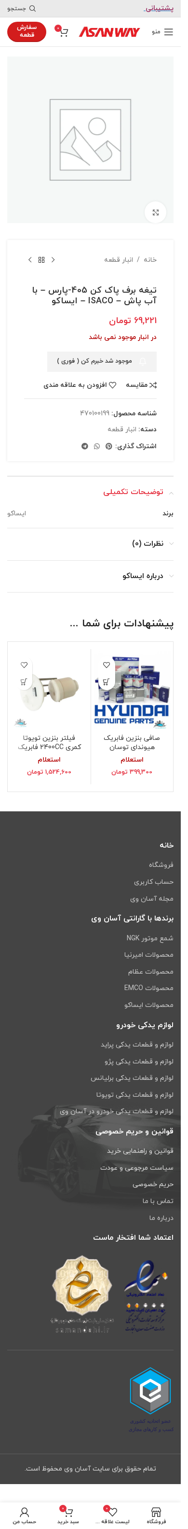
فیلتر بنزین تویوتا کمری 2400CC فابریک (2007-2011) (49, 740)
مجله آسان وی (152, 899)
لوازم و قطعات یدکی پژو (139, 1061)
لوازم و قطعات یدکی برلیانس (132, 1078)
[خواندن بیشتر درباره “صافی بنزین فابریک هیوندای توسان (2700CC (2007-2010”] (106, 674)
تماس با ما (158, 1201)
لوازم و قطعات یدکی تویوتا (135, 1095)
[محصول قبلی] (53, 253)
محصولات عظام (151, 972)
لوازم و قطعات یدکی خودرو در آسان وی (117, 1111)
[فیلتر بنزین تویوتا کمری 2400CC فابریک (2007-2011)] (49, 683)
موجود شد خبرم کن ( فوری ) (94, 354)
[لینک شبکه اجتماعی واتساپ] (97, 440)
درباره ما (161, 1218)
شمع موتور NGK (150, 938)
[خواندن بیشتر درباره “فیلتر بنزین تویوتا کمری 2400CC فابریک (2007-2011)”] (23, 674)
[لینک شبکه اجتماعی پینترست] (109, 440)
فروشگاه (161, 865)
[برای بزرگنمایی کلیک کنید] (155, 205)
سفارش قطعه (27, 31)
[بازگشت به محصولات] (41, 253)
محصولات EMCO (149, 988)
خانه (150, 252)
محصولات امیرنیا (149, 955)
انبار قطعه (118, 252)
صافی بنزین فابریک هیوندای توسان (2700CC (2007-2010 (132, 740)
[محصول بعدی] (30, 253)
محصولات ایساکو (149, 1005)
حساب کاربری (154, 882)
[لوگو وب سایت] (109, 31)
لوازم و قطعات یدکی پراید (137, 1044)
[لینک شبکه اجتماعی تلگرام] (85, 440)
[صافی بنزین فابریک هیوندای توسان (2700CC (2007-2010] (132, 683)
